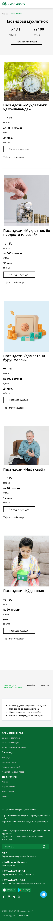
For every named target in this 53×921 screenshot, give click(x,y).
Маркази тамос (9, 762)
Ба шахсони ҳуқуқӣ (11, 738)
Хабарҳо (6, 757)
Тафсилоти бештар (13, 157)
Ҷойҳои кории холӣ (11, 767)
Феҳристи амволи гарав (13, 772)
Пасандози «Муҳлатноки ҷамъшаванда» (25, 107)
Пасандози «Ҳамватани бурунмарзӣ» (24, 357)
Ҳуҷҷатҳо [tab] (44, 685)
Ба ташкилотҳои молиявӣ (14, 747)
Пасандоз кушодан (26, 41)
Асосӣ (5, 13)
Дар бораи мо (8, 786)
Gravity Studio (23, 915)
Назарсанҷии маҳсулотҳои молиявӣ (19, 809)
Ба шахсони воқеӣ (10, 742)
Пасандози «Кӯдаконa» (23, 590)
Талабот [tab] (31, 685)
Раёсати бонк (8, 791)
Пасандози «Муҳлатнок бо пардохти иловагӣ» (26, 232)
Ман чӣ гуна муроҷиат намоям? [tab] (13, 686)
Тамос (5, 796)
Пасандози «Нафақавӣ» (24, 469)
